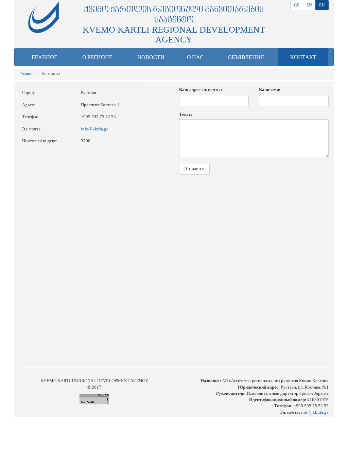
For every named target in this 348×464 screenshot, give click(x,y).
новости (150, 57)
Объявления (246, 57)
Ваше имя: (269, 89)
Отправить (194, 168)
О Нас (195, 57)
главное (44, 57)
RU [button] (322, 5)
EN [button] (309, 5)
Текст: (185, 114)
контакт (303, 57)
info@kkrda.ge (94, 128)
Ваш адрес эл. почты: (200, 89)
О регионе (97, 57)
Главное (27, 73)
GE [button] (296, 5)
